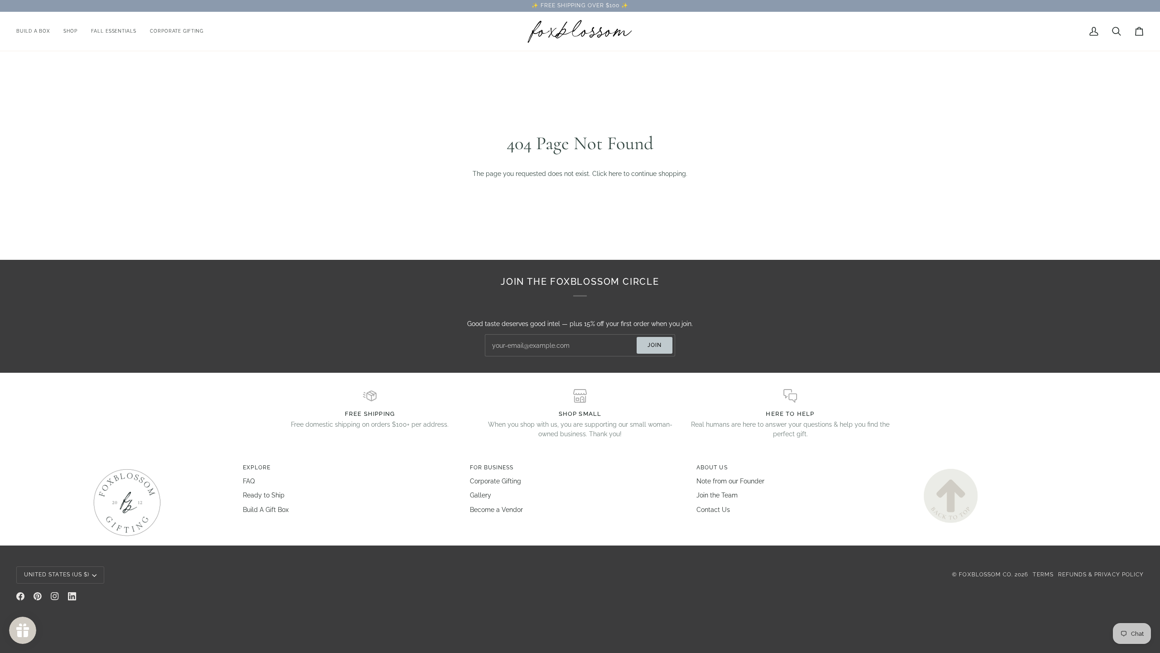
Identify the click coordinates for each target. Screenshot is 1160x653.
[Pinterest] (38, 596)
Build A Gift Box (266, 509)
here (615, 173)
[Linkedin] (72, 596)
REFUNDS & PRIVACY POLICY (1101, 574)
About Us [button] (711, 467)
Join (655, 345)
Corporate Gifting (495, 481)
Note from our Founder (730, 481)
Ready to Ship (264, 495)
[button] (70, 31)
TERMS (1043, 574)
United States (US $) (56, 574)
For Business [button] (492, 467)
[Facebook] (20, 596)
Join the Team (717, 495)
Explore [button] (256, 467)
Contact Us (713, 509)
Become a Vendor (496, 509)
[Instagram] (55, 596)
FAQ (249, 481)
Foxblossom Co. (986, 574)
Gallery (480, 495)
